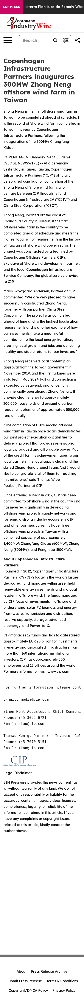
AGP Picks (11, 7)
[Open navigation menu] (7, 40)
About (22, 971)
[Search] (55, 40)
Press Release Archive (49, 971)
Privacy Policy (64, 990)
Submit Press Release (24, 981)
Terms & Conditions (62, 981)
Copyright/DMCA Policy (28, 990)
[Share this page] (78, 40)
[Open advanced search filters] (66, 40)
